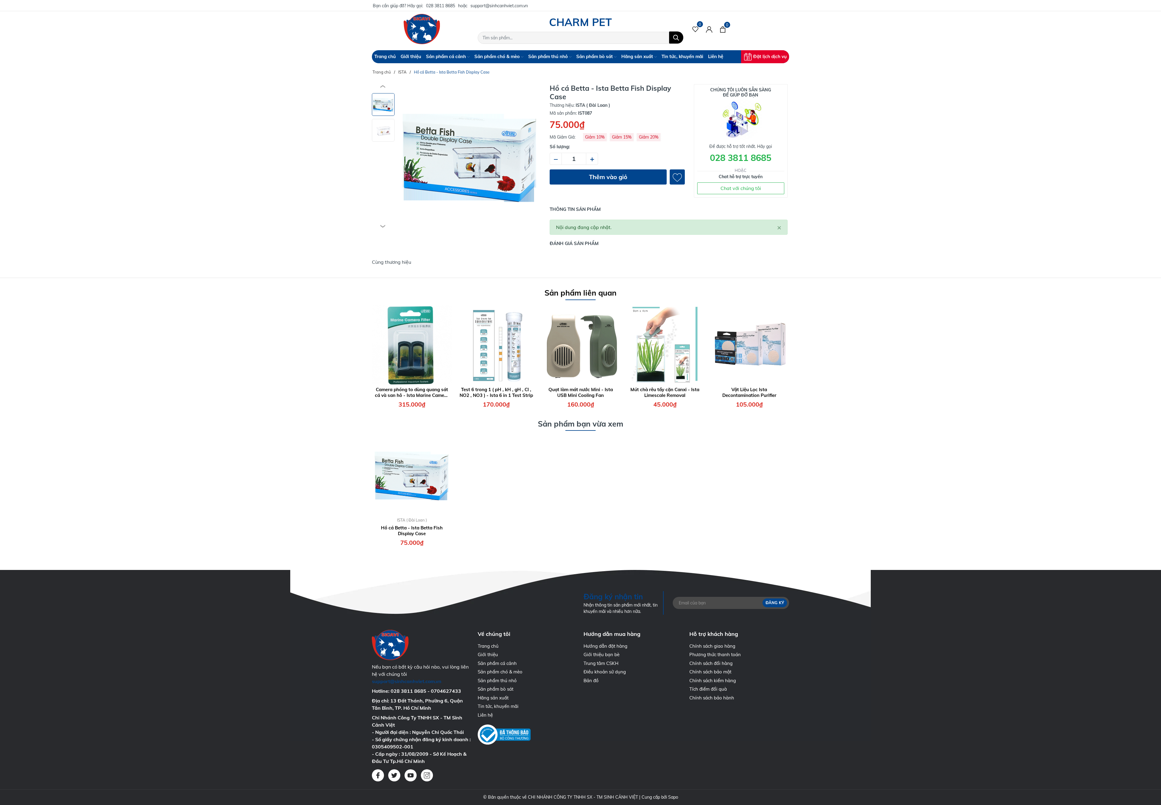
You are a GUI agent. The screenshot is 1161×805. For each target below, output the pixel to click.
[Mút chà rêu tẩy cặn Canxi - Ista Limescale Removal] (665, 345)
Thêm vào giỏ (608, 177)
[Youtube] (411, 775)
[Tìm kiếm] (676, 37)
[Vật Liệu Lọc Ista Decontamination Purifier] (749, 345)
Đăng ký (775, 602)
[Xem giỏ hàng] (723, 29)
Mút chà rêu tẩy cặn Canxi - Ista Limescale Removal (664, 392)
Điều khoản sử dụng (605, 672)
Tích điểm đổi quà (708, 689)
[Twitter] (394, 775)
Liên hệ (715, 56)
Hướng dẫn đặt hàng (605, 646)
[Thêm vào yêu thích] (677, 177)
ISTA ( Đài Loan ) (412, 520)
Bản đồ (591, 680)
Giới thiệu (411, 56)
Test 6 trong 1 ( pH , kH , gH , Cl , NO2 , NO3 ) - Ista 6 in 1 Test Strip (496, 392)
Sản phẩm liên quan (580, 292)
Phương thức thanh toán (715, 654)
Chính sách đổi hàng (711, 663)
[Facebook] (378, 775)
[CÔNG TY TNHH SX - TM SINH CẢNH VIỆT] (422, 29)
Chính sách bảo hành (711, 698)
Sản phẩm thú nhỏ (548, 56)
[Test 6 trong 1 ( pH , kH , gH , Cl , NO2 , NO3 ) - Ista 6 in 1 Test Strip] (496, 345)
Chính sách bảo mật (710, 672)
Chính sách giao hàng (712, 646)
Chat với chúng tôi (740, 188)
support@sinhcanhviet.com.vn (499, 5)
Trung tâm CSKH (601, 663)
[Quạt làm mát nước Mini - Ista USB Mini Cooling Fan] (580, 345)
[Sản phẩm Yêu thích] (695, 29)
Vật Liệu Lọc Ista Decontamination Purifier (749, 392)
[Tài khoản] (709, 29)
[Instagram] (427, 775)
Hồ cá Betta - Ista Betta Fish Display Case (412, 531)
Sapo (673, 797)
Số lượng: (560, 146)
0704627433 (446, 691)
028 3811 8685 (440, 5)
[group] (470, 156)
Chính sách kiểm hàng (712, 680)
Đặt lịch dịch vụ (770, 56)
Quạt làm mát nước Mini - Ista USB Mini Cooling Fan (580, 392)
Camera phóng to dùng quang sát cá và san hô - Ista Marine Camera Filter (412, 392)
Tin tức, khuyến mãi (682, 56)
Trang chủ (385, 56)
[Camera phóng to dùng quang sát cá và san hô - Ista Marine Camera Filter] (412, 345)
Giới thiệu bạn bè (602, 654)
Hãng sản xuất (637, 56)
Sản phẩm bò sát (595, 56)
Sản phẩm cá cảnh (446, 56)
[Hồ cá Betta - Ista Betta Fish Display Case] (412, 475)
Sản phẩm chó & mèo (497, 56)
